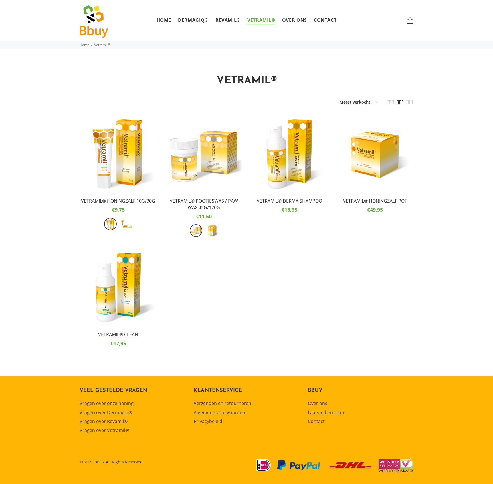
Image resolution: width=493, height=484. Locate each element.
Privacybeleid (208, 421)
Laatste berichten (326, 412)
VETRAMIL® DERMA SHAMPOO (289, 201)
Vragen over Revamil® (104, 421)
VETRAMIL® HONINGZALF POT (375, 201)
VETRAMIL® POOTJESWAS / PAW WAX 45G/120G (204, 204)
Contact (316, 421)
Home (84, 44)
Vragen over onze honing (107, 403)
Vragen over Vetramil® (104, 430)
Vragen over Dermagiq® (106, 412)
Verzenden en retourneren (222, 403)
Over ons (317, 403)
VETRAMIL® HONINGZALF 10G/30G (118, 201)
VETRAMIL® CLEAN (118, 334)
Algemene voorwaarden (219, 412)
